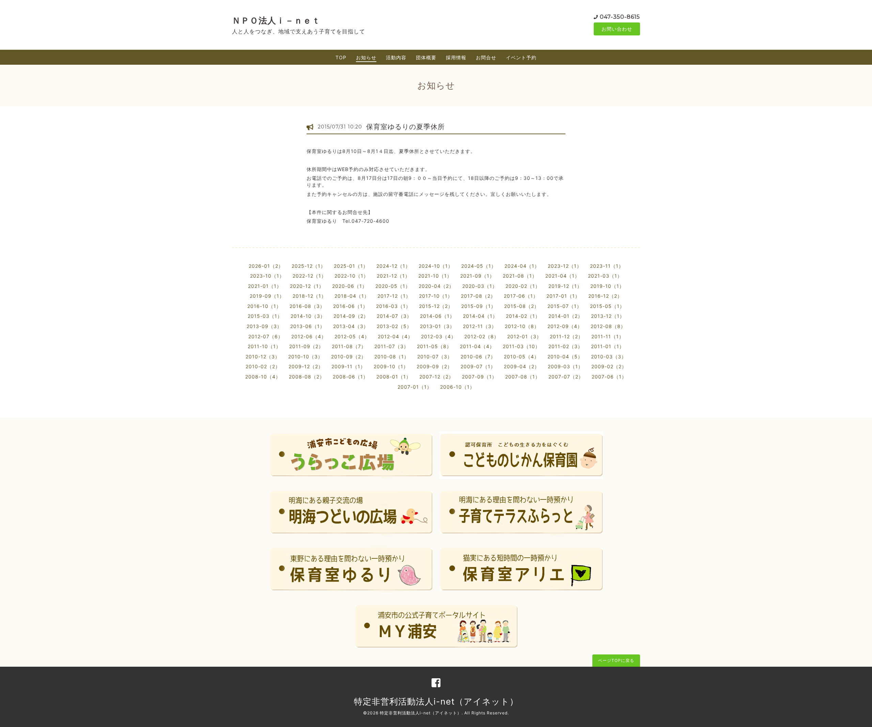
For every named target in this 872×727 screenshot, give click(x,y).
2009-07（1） (478, 366)
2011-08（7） (349, 346)
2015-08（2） (521, 306)
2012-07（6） (265, 336)
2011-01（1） (607, 346)
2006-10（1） (457, 387)
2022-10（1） (351, 276)
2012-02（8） (481, 336)
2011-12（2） (566, 336)
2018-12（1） (309, 296)
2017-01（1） (563, 296)
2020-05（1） (392, 286)
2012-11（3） (480, 326)
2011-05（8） (434, 346)
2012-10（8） (522, 326)
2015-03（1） (265, 316)
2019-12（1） (565, 286)
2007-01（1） (415, 387)
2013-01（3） (437, 326)
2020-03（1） (479, 286)
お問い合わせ (617, 29)
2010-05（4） (521, 356)
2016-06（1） (350, 306)
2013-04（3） (351, 326)
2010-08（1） (391, 356)
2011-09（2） (306, 346)
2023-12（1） (565, 266)
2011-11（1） (607, 336)
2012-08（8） (608, 326)
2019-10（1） (607, 286)
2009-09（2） (434, 366)
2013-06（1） (307, 326)
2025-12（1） (309, 266)
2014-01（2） (565, 316)
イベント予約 (521, 57)
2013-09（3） (264, 326)
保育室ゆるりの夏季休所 (405, 127)
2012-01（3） (524, 336)
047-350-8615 (620, 17)
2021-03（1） (605, 276)
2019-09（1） (267, 296)
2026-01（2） (266, 266)
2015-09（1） (478, 306)
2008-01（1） (393, 377)
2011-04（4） (477, 346)
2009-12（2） (306, 366)
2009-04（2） (522, 366)
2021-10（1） (435, 276)
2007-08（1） (522, 377)
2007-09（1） (479, 377)
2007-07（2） (565, 377)
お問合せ (486, 57)
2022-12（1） (309, 276)
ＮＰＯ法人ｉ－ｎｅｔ (276, 20)
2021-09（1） (477, 276)
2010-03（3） (608, 356)
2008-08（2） (307, 377)
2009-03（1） (565, 366)
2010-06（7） (478, 356)
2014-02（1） (523, 316)
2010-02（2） (263, 366)
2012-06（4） (308, 336)
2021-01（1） (265, 286)
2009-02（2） (609, 366)
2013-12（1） (608, 316)
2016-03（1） (393, 306)
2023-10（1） (267, 276)
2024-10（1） (436, 266)
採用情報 (456, 57)
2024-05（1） (478, 266)
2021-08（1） (520, 276)
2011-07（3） (391, 346)
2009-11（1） (348, 366)
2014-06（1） (437, 316)
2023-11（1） (607, 266)
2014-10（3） (308, 316)
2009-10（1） (391, 366)
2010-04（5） (565, 356)
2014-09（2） (351, 316)
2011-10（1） (264, 346)
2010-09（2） (348, 356)
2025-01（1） (351, 266)
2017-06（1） (521, 296)
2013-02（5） (394, 326)
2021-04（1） (562, 276)
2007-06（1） (609, 377)
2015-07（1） (564, 306)
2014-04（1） (480, 316)
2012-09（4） (564, 326)
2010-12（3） (263, 356)
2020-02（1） (522, 286)
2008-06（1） (350, 377)
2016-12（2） (605, 296)
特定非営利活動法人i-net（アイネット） (436, 701)
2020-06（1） (349, 286)
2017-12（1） (394, 296)
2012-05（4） (352, 336)
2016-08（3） (307, 306)
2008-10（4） (263, 377)
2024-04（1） (522, 266)
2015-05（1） (607, 306)
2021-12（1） (393, 276)
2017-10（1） (436, 296)
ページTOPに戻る (616, 660)
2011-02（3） (565, 346)
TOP (341, 57)
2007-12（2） (436, 377)
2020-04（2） (436, 286)
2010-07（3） (434, 356)
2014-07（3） (394, 316)
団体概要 (426, 57)
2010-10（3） (305, 356)
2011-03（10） (521, 346)
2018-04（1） (351, 296)
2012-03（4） (438, 336)
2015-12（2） (436, 306)
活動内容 (396, 57)
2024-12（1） (393, 266)
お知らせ (366, 57)
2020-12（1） (307, 286)
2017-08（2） (478, 296)
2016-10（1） (264, 306)
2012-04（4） (395, 336)
